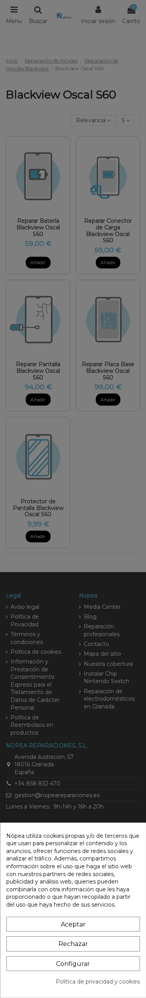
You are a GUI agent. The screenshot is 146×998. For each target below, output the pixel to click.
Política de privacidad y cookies (98, 981)
